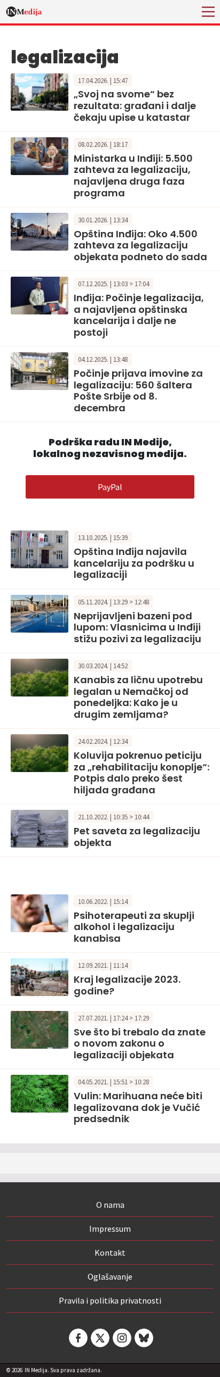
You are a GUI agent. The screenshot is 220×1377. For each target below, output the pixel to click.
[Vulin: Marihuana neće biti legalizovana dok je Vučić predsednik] (39, 1093)
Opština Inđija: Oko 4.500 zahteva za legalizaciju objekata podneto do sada (140, 245)
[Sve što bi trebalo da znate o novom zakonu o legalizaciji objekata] (39, 1028)
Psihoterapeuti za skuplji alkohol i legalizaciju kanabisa (134, 927)
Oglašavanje (110, 1276)
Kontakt (110, 1252)
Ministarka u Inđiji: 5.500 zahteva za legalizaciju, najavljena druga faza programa (133, 176)
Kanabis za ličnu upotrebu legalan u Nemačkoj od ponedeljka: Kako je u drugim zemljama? (138, 697)
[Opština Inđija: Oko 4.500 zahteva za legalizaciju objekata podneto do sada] (39, 230)
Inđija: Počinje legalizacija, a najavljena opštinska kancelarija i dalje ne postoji (139, 315)
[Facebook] (77, 1338)
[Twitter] (99, 1338)
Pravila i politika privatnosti (110, 1300)
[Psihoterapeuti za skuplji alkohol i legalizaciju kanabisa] (39, 912)
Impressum (110, 1228)
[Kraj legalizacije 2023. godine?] (39, 976)
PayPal (110, 487)
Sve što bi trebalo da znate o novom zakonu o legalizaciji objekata (140, 1043)
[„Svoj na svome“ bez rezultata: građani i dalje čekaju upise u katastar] (39, 91)
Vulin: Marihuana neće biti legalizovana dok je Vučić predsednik (138, 1107)
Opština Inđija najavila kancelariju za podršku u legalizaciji (134, 563)
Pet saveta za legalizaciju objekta (137, 836)
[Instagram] (121, 1338)
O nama (110, 1204)
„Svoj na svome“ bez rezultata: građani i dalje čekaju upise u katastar (135, 105)
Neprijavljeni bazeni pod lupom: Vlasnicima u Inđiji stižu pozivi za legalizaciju (137, 627)
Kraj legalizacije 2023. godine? (127, 985)
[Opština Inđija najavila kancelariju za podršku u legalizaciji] (39, 548)
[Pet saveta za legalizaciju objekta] (39, 827)
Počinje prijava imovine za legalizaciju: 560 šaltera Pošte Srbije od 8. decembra (138, 390)
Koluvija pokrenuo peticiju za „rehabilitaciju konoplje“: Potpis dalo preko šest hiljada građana (141, 773)
